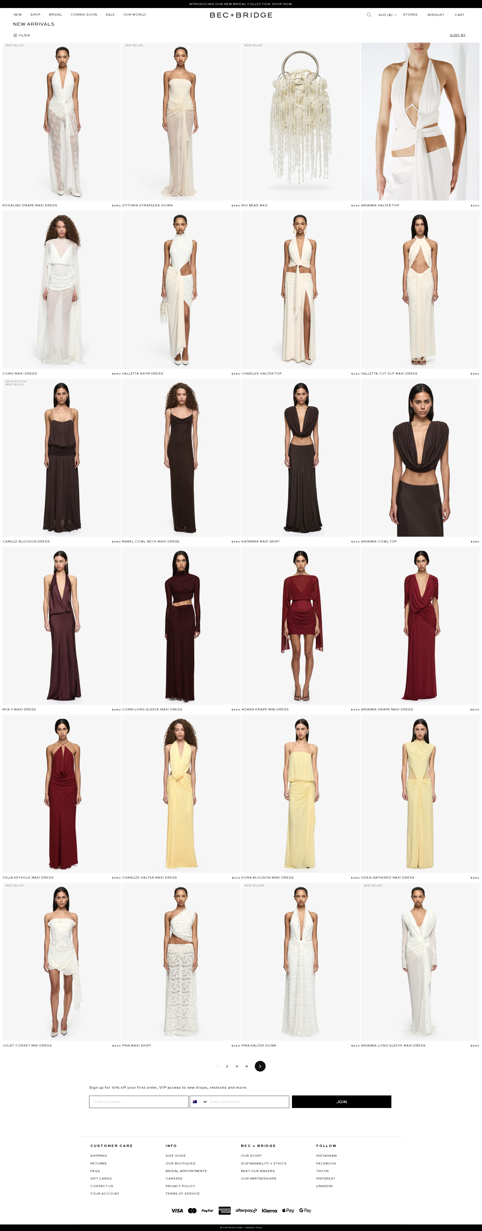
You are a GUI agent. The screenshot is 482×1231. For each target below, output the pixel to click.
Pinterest (325, 1178)
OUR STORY (251, 1155)
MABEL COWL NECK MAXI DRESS (151, 541)
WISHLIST (436, 15)
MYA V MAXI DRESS (19, 709)
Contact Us (101, 1186)
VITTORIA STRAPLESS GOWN (147, 205)
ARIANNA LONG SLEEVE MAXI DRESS (393, 1045)
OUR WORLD (135, 14)
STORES (410, 14)
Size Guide (176, 1155)
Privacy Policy (180, 1186)
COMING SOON (84, 14)
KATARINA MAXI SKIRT (261, 541)
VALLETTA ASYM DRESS (142, 373)
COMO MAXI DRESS (20, 373)
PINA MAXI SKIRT (136, 1045)
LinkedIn (324, 1186)
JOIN (341, 1101)
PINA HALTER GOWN (259, 1045)
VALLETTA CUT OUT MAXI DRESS (389, 373)
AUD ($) (386, 15)
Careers (174, 1178)
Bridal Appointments (186, 1171)
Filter (24, 35)
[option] (241, 4)
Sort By (458, 35)
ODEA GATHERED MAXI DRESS (388, 877)
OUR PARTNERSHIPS (259, 1178)
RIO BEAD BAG (255, 205)
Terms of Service (183, 1193)
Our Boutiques (181, 1163)
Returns (98, 1163)
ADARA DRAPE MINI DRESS (265, 709)
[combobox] (199, 1102)
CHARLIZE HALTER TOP (262, 373)
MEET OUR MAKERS (258, 1171)
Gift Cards (101, 1178)
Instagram (326, 1155)
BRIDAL (55, 14)
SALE (110, 14)
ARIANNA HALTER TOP (380, 205)
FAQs (95, 1171)
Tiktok (322, 1171)
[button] (459, 15)
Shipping (98, 1155)
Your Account (104, 1193)
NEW (18, 14)
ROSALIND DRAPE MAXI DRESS (30, 205)
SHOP (35, 14)
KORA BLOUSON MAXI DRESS (268, 877)
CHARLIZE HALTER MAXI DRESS (149, 877)
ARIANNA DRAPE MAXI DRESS (387, 709)
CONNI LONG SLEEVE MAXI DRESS (152, 709)
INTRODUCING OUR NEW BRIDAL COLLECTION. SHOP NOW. (241, 4)
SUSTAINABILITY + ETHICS (264, 1163)
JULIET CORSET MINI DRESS (27, 1045)
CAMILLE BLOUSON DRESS (26, 541)
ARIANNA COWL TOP (379, 541)
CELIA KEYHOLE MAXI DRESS (28, 877)
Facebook (326, 1163)
